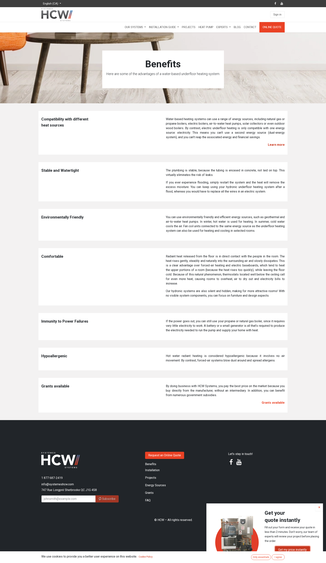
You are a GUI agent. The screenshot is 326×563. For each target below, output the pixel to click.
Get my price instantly (292, 549)
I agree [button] (278, 557)
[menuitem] (135, 27)
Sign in (277, 14)
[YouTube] (281, 3)
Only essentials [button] (261, 557)
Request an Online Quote (164, 455)
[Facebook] (275, 3)
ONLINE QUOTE (272, 27)
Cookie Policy (146, 556)
